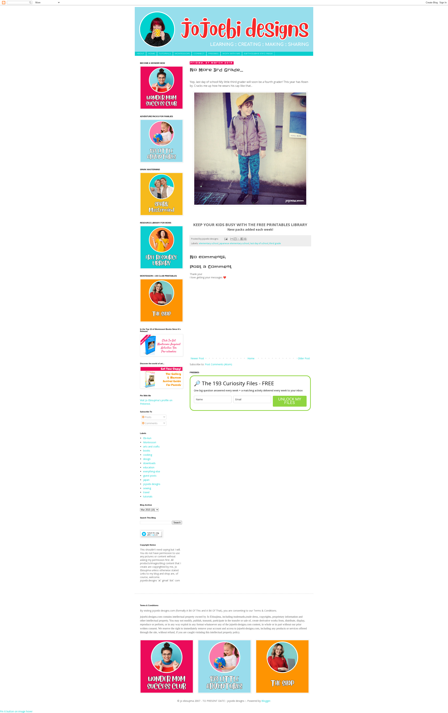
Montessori (149, 442)
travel (146, 492)
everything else (151, 471)
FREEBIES (213, 54)
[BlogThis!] (235, 239)
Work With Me (231, 54)
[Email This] (232, 239)
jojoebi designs (151, 484)
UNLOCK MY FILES (289, 401)
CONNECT (199, 54)
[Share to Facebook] (242, 239)
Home (250, 358)
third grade (275, 243)
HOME (151, 54)
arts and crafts (151, 446)
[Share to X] (238, 239)
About (140, 54)
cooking (147, 454)
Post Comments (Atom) (218, 364)
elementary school (208, 243)
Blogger (265, 700)
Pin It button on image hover (16, 711)
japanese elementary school (234, 243)
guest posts (149, 475)
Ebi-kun (147, 438)
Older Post (304, 358)
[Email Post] (225, 238)
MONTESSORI (182, 54)
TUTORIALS (165, 54)
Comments (151, 423)
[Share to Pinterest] (245, 239)
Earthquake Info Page (258, 54)
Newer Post (197, 358)
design (146, 459)
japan (146, 479)
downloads (149, 463)
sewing (147, 488)
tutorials (147, 496)
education (148, 467)
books (146, 450)
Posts (147, 417)
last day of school (259, 243)
